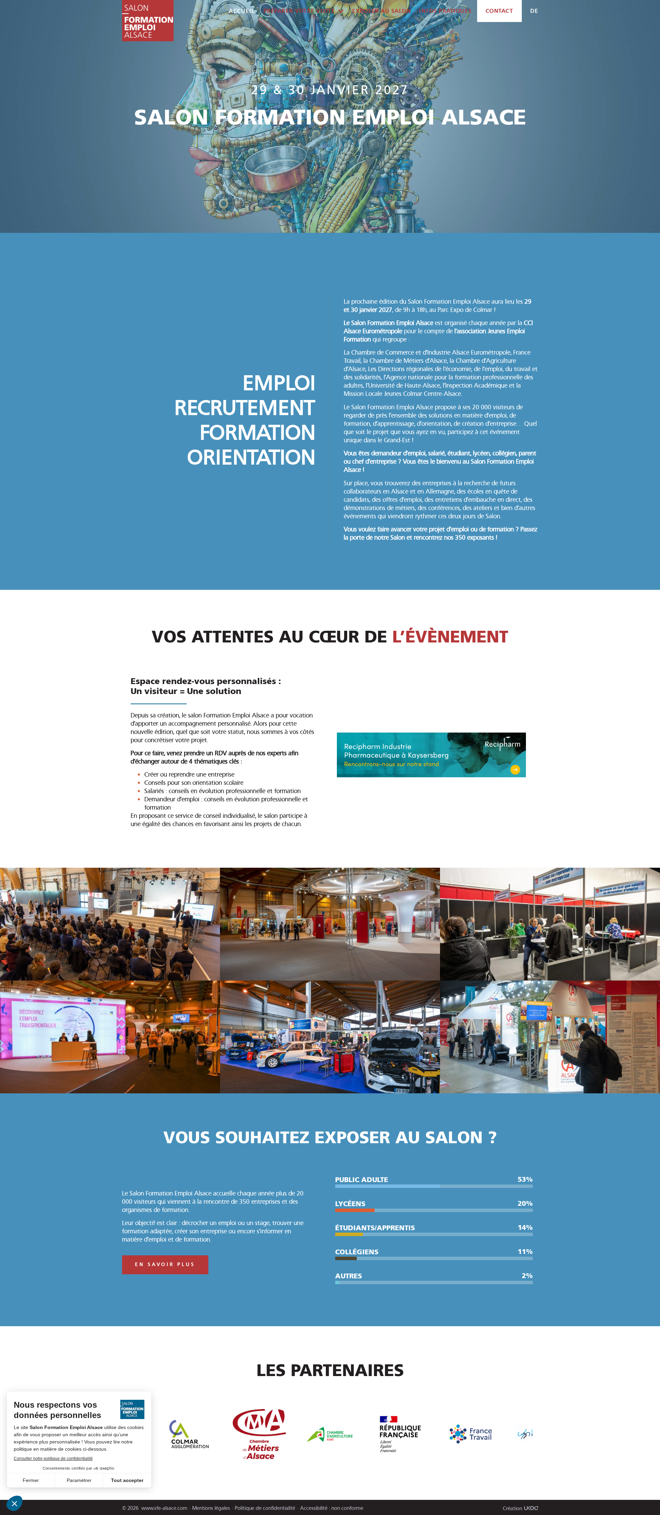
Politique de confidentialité (265, 1508)
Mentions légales (211, 1508)
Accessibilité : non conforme (331, 1508)
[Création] (531, 1508)
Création (512, 1508)
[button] (525, 1435)
